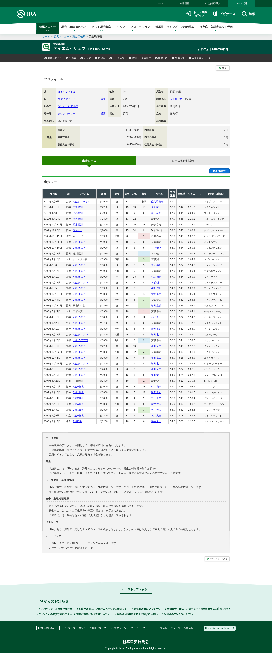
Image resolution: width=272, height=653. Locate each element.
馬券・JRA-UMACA (73, 26)
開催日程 (163, 58)
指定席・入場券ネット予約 (216, 26)
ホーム (46, 36)
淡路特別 (78, 218)
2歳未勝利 (78, 415)
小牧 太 (155, 317)
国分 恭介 (156, 213)
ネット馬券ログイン (200, 14)
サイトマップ (68, 628)
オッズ (87, 58)
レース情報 (242, 3)
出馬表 (72, 58)
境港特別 (78, 224)
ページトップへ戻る (218, 559)
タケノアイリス (67, 98)
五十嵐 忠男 (177, 98)
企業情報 (184, 3)
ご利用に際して (97, 628)
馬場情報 (180, 58)
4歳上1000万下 (81, 201)
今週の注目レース (201, 58)
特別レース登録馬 (141, 58)
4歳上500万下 (80, 265)
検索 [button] (252, 14)
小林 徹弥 (156, 276)
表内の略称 (220, 171)
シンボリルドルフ (68, 106)
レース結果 (118, 58)
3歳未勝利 (78, 386)
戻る (224, 68)
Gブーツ (77, 230)
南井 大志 (156, 398)
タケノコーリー (67, 113)
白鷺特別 (78, 207)
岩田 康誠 (156, 305)
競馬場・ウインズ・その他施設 (174, 26)
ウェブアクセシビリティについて (127, 628)
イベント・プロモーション (133, 26)
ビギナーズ (227, 14)
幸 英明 (155, 282)
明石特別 (78, 213)
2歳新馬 (77, 421)
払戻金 (101, 58)
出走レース (89, 160)
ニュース (159, 3)
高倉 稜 (155, 207)
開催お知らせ (55, 58)
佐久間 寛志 (157, 201)
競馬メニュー (47, 26)
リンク (82, 628)
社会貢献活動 (212, 3)
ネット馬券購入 (101, 26)
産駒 (103, 98)
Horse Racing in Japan (217, 628)
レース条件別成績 (183, 160)
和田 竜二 (156, 334)
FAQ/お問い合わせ (48, 628)
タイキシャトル (67, 91)
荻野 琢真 (156, 288)
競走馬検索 (78, 36)
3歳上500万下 (80, 242)
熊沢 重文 (156, 294)
